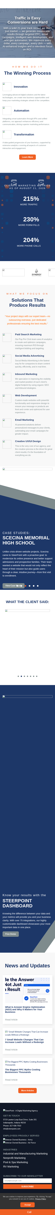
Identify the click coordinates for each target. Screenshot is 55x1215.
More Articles (27, 1090)
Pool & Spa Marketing (15, 1162)
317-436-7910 (15, 1126)
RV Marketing (11, 1166)
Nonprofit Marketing (14, 1158)
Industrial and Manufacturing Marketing (25, 1153)
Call (28, 1212)
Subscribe (27, 1183)
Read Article (11, 1019)
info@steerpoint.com (11, 1129)
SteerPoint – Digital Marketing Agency (27, 4)
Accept (27, 1205)
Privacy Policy (40, 1199)
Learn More (27, 157)
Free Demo (10, 934)
